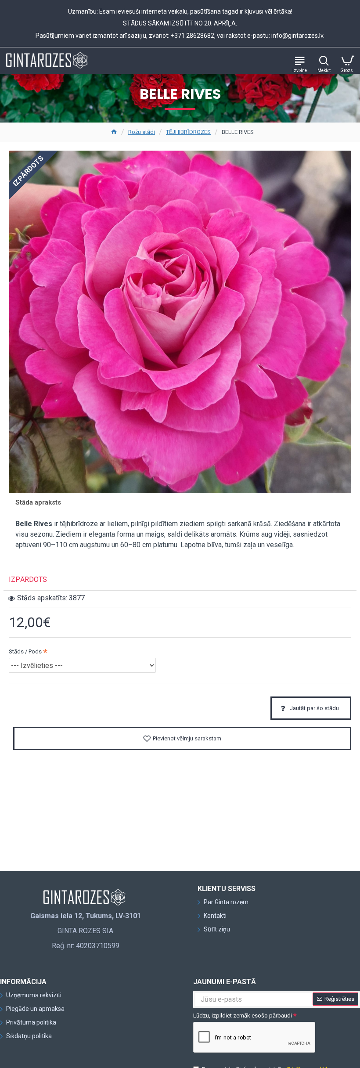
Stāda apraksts (38, 502)
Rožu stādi (141, 132)
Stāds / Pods (25, 651)
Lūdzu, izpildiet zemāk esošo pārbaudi (242, 1015)
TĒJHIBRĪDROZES (188, 132)
